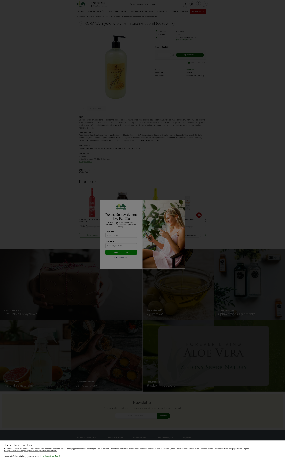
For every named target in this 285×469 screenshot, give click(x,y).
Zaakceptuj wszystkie (50, 456)
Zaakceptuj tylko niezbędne (15, 456)
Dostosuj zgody (33, 456)
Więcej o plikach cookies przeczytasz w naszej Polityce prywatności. (30, 451)
